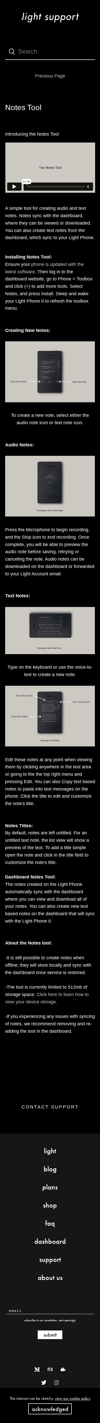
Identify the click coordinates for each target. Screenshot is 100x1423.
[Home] (50, 23)
